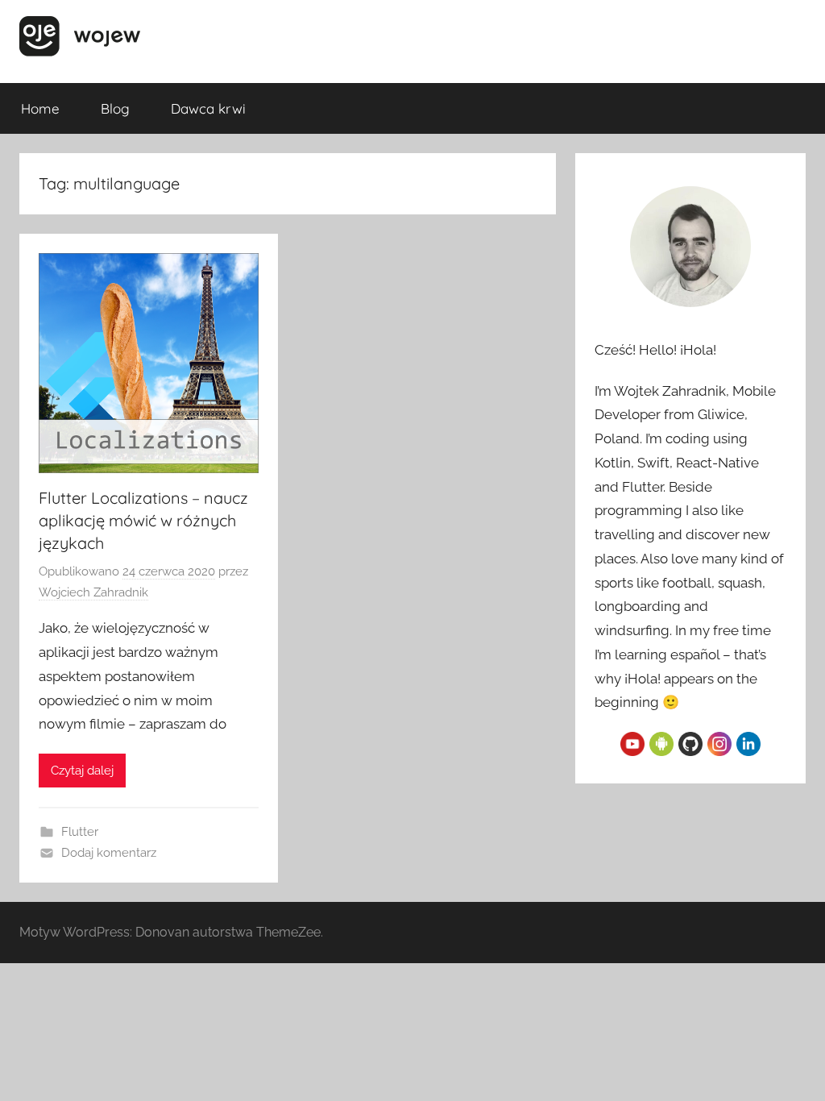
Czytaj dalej (82, 770)
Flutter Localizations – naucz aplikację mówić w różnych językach (143, 520)
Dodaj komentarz (108, 852)
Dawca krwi (208, 108)
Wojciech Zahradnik (93, 592)
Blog (115, 108)
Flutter (79, 832)
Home (40, 108)
